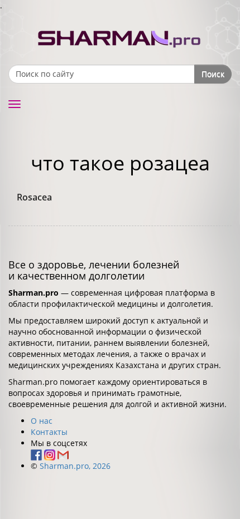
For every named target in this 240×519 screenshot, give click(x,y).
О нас (41, 420)
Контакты (49, 432)
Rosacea (34, 197)
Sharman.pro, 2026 (75, 466)
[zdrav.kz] (120, 36)
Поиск (212, 73)
